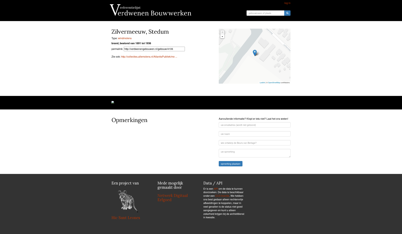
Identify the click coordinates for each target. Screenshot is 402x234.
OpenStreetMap (274, 82)
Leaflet (262, 82)
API (216, 188)
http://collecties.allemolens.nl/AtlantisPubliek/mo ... (149, 56)
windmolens (125, 38)
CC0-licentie (222, 196)
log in (287, 3)
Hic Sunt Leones (125, 217)
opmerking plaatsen (230, 163)
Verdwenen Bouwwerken (151, 13)
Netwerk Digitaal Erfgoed (173, 197)
